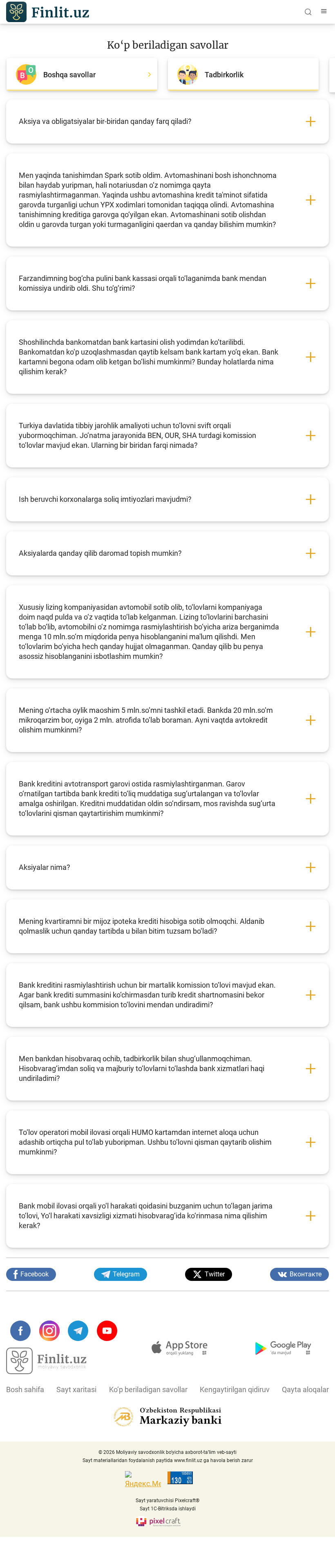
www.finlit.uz (188, 1460)
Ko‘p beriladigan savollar (148, 1390)
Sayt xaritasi (76, 1390)
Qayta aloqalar (305, 1390)
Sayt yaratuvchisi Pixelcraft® (167, 1500)
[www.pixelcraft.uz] (167, 1521)
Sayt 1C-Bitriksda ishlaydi (168, 1509)
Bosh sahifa (25, 1390)
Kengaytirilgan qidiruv (235, 1390)
